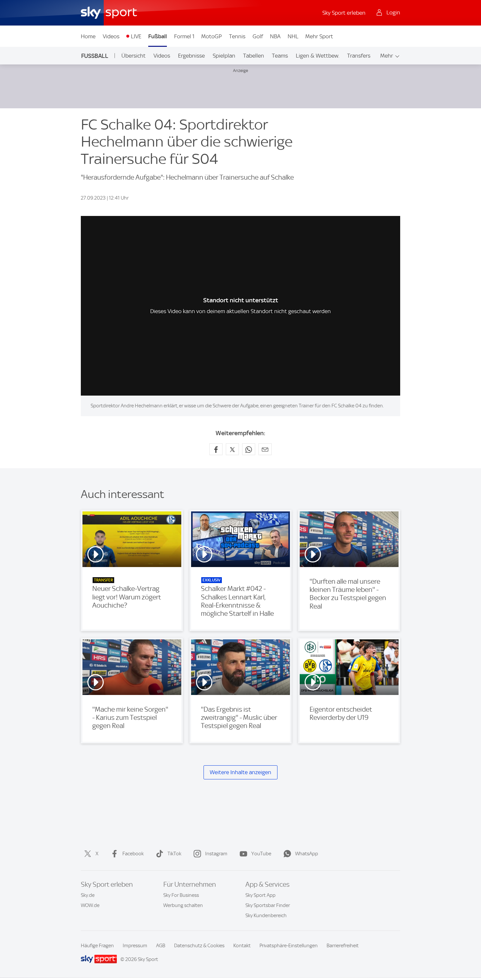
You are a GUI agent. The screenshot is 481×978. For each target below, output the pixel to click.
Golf (258, 36)
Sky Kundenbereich (266, 915)
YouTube (261, 854)
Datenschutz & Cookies (199, 946)
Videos (111, 36)
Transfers (358, 55)
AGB (160, 946)
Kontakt (242, 946)
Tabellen (253, 55)
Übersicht (133, 55)
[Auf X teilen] (232, 449)
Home (88, 36)
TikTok (174, 854)
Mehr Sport (319, 36)
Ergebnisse (191, 55)
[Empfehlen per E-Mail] (265, 449)
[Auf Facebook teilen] (216, 449)
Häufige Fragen (97, 946)
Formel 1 (184, 36)
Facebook (133, 854)
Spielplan (224, 55)
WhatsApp (306, 854)
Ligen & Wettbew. (317, 55)
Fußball (157, 36)
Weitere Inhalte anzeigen (240, 772)
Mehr (386, 55)
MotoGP (211, 36)
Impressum (135, 946)
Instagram (216, 854)
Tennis (237, 36)
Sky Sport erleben (343, 12)
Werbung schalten (183, 905)
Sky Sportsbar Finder (267, 905)
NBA (275, 36)
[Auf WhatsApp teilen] (248, 449)
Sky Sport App (260, 895)
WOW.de (90, 905)
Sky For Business (181, 895)
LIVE (136, 36)
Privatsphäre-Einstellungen (288, 946)
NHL (293, 36)
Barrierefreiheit (343, 946)
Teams (280, 55)
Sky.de (88, 895)
